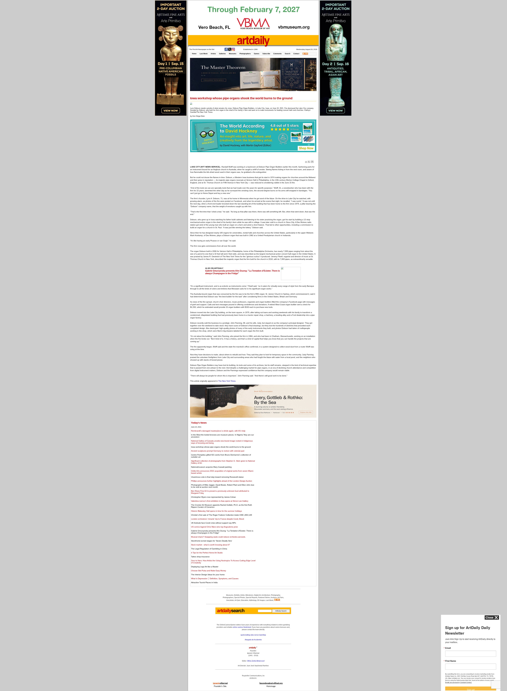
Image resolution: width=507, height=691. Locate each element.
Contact (296, 54)
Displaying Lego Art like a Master (204, 567)
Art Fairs (280, 597)
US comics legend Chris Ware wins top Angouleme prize (214, 527)
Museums (232, 54)
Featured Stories (264, 597)
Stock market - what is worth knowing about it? (210, 545)
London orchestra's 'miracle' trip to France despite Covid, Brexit (217, 519)
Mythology (252, 600)
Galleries (222, 54)
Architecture (266, 595)
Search (287, 54)
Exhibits (237, 595)
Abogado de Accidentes (253, 640)
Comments (277, 54)
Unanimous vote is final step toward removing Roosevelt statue (217, 477)
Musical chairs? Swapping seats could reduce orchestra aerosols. (218, 537)
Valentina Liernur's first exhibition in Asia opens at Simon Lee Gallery (219, 501)
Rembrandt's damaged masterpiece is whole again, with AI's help (218, 431)
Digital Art (257, 595)
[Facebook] (226, 50)
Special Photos (239, 597)
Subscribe (266, 54)
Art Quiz (237, 600)
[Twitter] (229, 50)
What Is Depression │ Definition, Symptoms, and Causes (214, 578)
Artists (213, 54)
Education (244, 600)
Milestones (249, 595)
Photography (275, 595)
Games (256, 54)
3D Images (261, 600)
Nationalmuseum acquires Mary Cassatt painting (211, 467)
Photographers (245, 54)
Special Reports (251, 597)
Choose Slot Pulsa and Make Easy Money (208, 571)
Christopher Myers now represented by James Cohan (213, 497)
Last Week (204, 54)
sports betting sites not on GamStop (253, 635)
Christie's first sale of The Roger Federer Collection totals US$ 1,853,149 (221, 515)
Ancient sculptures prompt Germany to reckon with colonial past (217, 451)
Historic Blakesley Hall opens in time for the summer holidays (216, 511)
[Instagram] (233, 50)
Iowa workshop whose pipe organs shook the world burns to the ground (221, 447)
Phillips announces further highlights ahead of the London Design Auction (221, 481)
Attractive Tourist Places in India (204, 582)
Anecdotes (230, 600)
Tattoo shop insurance (200, 557)
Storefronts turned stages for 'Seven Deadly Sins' (211, 541)
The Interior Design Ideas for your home (208, 575)
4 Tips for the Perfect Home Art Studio (207, 553)
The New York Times (227, 381)
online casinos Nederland (242, 627)
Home (194, 54)
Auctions (274, 597)
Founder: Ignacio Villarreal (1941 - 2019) (253, 653)
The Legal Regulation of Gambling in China (209, 549)
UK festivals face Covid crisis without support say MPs (213, 523)
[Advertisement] (286, 439)
